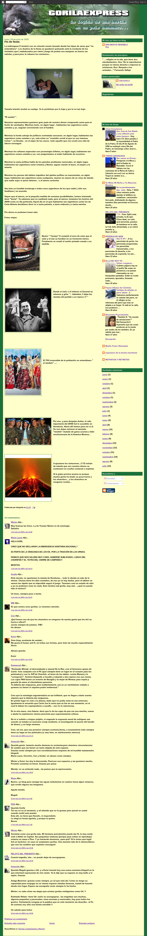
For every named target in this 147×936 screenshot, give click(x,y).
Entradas (110, 478)
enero (105, 379)
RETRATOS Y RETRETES (117, 359)
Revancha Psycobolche (116, 315)
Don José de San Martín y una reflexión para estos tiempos (127, 133)
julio (104, 411)
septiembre (107, 402)
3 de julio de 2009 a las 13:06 (21, 610)
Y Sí (118, 214)
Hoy (107, 47)
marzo (105, 429)
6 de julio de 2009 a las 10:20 (21, 659)
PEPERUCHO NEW (114, 236)
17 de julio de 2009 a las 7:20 (21, 824)
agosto (105, 406)
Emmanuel (16, 665)
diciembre (107, 393)
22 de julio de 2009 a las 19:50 (22, 913)
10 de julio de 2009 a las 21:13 (22, 736)
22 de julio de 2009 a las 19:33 (22, 861)
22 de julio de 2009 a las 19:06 (22, 848)
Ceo (13, 616)
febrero (105, 434)
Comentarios (112, 483)
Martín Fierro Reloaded (116, 346)
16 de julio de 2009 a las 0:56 (21, 798)
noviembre (107, 447)
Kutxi (13, 636)
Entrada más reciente (14, 923)
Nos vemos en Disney (126, 158)
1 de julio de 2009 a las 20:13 (21, 568)
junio (104, 374)
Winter (14, 522)
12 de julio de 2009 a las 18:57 (22, 772)
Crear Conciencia (113, 129)
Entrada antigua (87, 923)
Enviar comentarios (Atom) (32, 929)
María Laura (16, 537)
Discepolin (110, 339)
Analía (14, 574)
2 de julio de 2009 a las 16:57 (21, 597)
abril (104, 388)
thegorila (15, 741)
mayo (105, 420)
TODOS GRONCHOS (115, 156)
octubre (106, 383)
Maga (14, 778)
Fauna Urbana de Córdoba (118, 288)
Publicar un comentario (15, 919)
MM (12, 603)
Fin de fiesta (12, 41)
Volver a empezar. (124, 263)
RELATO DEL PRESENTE (23, 854)
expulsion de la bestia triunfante (121, 353)
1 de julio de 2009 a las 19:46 (21, 532)
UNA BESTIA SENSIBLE (116, 44)
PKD (13, 804)
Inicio (52, 923)
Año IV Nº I (121, 239)
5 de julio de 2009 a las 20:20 (21, 631)
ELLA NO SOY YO (113, 261)
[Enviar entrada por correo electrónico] (33, 507)
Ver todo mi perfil (124, 84)
